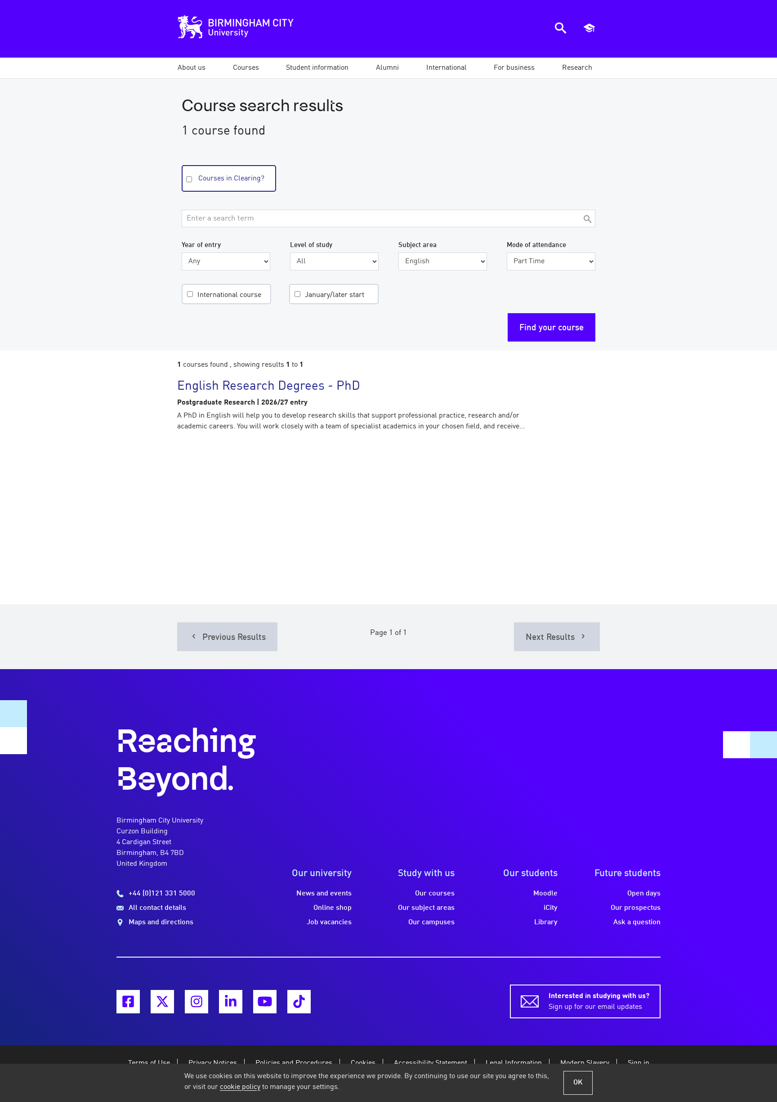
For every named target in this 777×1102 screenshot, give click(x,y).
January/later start (334, 295)
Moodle (545, 893)
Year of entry (201, 245)
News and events (324, 893)
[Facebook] (128, 1001)
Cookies (363, 1063)
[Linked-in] (230, 1001)
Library (546, 922)
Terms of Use (149, 1063)
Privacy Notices (212, 1063)
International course (229, 295)
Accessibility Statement (430, 1063)
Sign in (638, 1063)
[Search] (587, 220)
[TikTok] (299, 1001)
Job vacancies (329, 922)
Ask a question (637, 922)
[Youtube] (265, 1001)
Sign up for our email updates (599, 1002)
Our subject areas (426, 908)
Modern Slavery (584, 1063)
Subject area (417, 245)
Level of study (311, 245)
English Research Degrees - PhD (268, 386)
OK (578, 1082)
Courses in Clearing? (231, 178)
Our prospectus (636, 908)
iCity (551, 908)
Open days (644, 893)
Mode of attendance (536, 245)
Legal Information (514, 1063)
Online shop (332, 908)
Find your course (551, 328)
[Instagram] (196, 1001)
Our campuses (431, 922)
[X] (162, 1001)
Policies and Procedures (293, 1063)
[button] (191, 68)
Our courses (435, 893)
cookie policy (240, 1087)
